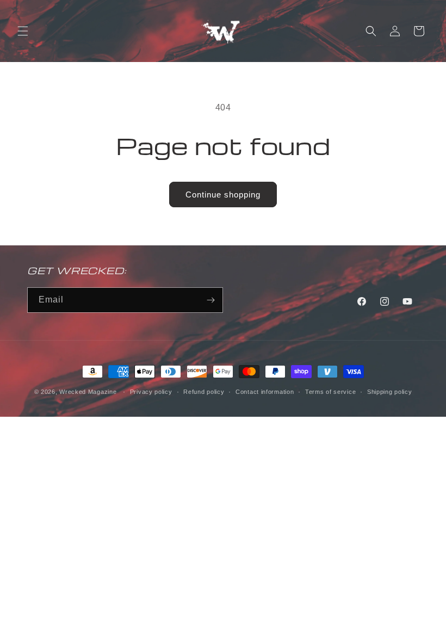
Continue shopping (223, 194)
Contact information (265, 391)
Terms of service (330, 391)
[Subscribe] (210, 300)
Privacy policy (151, 391)
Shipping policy (389, 391)
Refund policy (203, 391)
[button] (23, 31)
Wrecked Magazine (87, 391)
